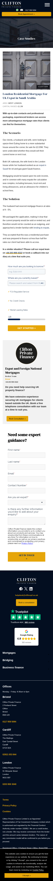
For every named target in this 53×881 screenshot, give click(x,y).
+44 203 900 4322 (14, 253)
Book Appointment (25, 14)
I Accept (26, 875)
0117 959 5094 (9, 722)
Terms (6, 800)
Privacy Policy (9, 805)
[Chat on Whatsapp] (17, 10)
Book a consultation (26, 602)
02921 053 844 (9, 754)
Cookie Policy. (38, 870)
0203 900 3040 (9, 784)
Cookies (7, 811)
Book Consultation (16, 419)
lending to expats (41, 228)
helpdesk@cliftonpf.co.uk (26, 595)
